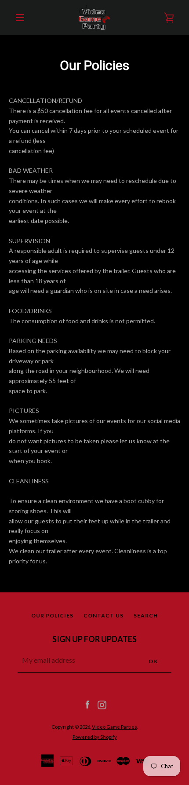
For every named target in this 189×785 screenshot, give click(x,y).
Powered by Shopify (95, 737)
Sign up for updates (94, 639)
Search (146, 615)
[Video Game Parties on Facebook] (87, 704)
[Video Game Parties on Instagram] (102, 704)
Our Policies (52, 615)
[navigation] (20, 18)
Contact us (104, 615)
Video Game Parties (114, 727)
